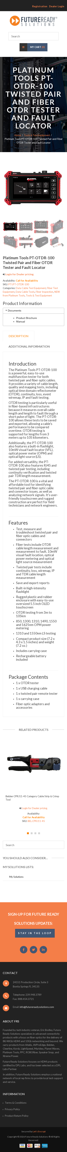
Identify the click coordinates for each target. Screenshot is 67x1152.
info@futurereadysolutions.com (37, 1006)
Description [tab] (18, 336)
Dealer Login (56, 6)
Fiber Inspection (44, 291)
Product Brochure (26, 317)
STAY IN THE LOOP (35, 933)
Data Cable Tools (25, 291)
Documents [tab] (14, 310)
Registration (39, 6)
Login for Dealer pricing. (19, 274)
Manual (20, 321)
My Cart (37, 47)
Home (18, 135)
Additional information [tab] (29, 346)
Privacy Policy (12, 1109)
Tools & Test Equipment (37, 135)
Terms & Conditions (15, 1102)
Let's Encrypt (39, 1131)
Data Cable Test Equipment (31, 288)
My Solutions (16, 876)
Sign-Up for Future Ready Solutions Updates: (33, 919)
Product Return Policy (16, 1115)
